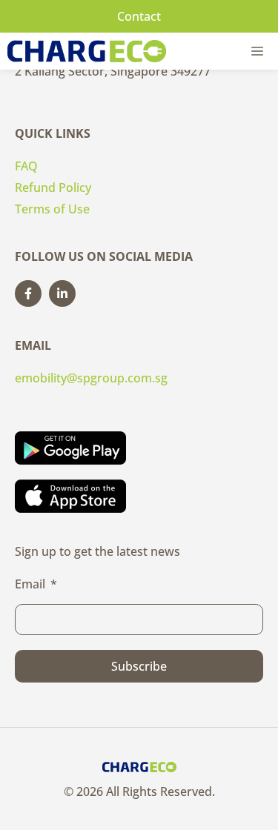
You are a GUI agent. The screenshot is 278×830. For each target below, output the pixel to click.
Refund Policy (53, 187)
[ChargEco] (86, 51)
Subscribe (139, 666)
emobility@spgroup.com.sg (91, 378)
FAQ (26, 166)
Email (30, 584)
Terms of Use (52, 209)
